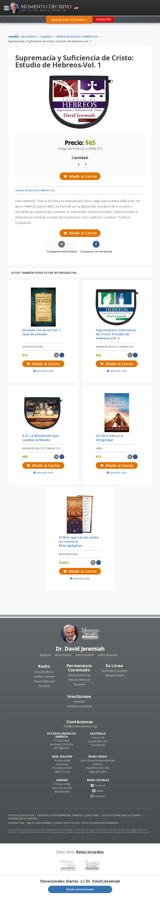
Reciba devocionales (80, 889)
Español (46, 36)
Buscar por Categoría (68, 20)
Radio (44, 666)
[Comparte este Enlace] (56, 355)
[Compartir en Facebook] (61, 355)
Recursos (28, 36)
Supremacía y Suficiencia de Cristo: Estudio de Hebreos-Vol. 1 (49, 41)
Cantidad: (80, 157)
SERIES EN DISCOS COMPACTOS (77, 36)
